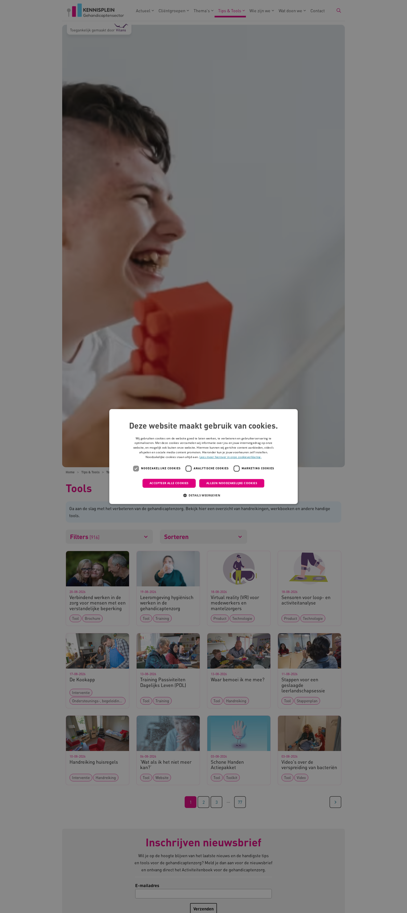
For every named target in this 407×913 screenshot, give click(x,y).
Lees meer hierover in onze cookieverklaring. (230, 457)
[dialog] (203, 456)
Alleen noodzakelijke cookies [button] (231, 483)
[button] (203, 495)
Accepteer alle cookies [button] (169, 483)
